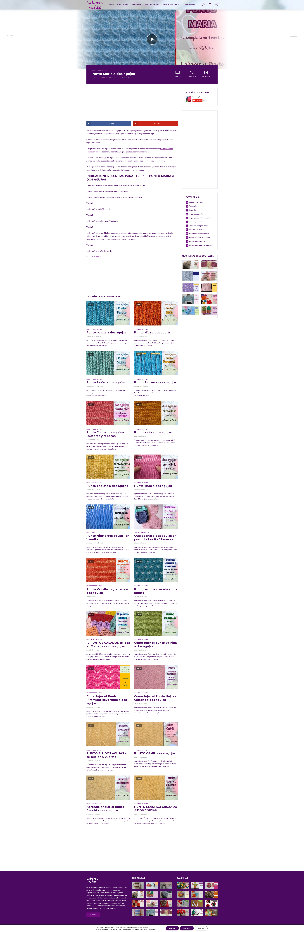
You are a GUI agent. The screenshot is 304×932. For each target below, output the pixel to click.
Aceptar (172, 928)
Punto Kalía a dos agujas (153, 432)
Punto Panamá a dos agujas (155, 382)
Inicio (111, 5)
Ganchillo (136, 5)
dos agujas (90, 257)
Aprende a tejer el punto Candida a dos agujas (105, 808)
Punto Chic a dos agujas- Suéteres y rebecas (105, 434)
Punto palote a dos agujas (106, 332)
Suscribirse (206, 77)
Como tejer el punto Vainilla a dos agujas (155, 644)
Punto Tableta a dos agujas (107, 486)
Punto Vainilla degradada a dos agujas (107, 590)
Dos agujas (122, 5)
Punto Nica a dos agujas (152, 332)
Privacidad (190, 5)
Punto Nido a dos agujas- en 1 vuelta (107, 537)
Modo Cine (192, 77)
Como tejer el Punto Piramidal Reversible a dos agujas (106, 700)
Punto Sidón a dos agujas (105, 382)
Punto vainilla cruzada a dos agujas (155, 590)
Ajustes (201, 928)
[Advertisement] (132, 104)
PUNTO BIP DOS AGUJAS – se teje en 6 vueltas (106, 755)
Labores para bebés (141, 532)
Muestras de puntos (99, 70)
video (98, 257)
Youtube (93, 915)
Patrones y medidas (172, 5)
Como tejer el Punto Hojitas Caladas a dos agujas (155, 698)
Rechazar (186, 928)
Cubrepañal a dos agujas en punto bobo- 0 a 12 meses (155, 537)
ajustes (153, 929)
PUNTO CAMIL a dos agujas (155, 753)
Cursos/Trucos (152, 5)
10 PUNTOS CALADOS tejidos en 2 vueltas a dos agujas (108, 644)
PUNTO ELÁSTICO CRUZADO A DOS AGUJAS (155, 808)
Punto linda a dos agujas (153, 486)
